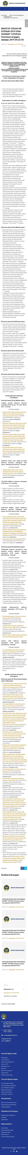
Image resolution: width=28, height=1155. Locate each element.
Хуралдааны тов (8, 16)
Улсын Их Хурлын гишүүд (7, 1087)
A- (26, 20)
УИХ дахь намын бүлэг (7, 1075)
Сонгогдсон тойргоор (6, 1094)
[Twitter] (14, 1151)
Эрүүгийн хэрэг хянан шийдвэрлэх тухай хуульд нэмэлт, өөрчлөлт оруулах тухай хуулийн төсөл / (14, 715)
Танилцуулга (4, 1057)
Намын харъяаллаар (6, 1092)
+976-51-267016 (7, 1030)
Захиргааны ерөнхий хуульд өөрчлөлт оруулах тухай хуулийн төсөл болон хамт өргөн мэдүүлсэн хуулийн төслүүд (14, 837)
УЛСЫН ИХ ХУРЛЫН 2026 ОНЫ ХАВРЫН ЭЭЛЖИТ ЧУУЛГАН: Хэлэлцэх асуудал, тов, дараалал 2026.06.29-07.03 (13, 901)
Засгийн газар (7, 535)
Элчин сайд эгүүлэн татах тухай (12, 539)
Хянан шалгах (4, 1072)
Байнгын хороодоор (6, 1089)
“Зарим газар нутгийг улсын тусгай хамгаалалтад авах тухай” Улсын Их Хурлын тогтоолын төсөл (13, 471)
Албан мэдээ (4, 1128)
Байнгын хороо (5, 1134)
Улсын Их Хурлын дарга (7, 1083)
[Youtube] (16, 1151)
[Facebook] (11, 1151)
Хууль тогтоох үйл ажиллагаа (16, 15)
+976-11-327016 (8, 1031)
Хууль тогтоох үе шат (6, 1070)
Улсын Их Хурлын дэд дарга (8, 1085)
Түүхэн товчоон (5, 1059)
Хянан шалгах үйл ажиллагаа (8, 1104)
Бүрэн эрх (3, 1068)
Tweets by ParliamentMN (8, 1004)
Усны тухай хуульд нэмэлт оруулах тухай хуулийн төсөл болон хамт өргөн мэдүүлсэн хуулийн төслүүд (14, 685)
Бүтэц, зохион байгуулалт (7, 1062)
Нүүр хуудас (4, 15)
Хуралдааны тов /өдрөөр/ (10, 996)
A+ (26, 26)
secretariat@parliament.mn (10, 1035)
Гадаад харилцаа (5, 1106)
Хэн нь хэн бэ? (4, 1064)
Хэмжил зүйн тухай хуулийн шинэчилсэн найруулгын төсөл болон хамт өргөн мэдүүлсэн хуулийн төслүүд (14, 413)
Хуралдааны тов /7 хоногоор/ (11, 17)
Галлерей (3, 1117)
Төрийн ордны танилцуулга (8, 1115)
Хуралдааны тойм (5, 1132)
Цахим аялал (4, 1119)
